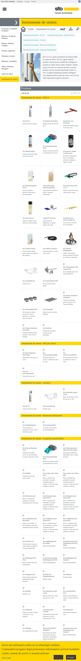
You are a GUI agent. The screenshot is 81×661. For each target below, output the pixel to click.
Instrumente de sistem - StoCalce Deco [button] (61, 35)
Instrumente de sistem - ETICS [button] (34, 35)
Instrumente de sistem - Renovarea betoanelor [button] (39, 45)
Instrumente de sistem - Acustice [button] (34, 40)
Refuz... (58, 657)
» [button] (78, 93)
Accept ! (71, 657)
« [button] (71, 93)
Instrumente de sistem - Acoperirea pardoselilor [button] (39, 50)
